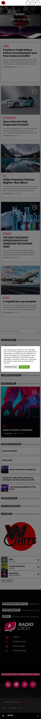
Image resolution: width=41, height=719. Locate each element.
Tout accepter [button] (24, 367)
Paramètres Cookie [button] (11, 367)
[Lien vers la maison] (3, 2)
